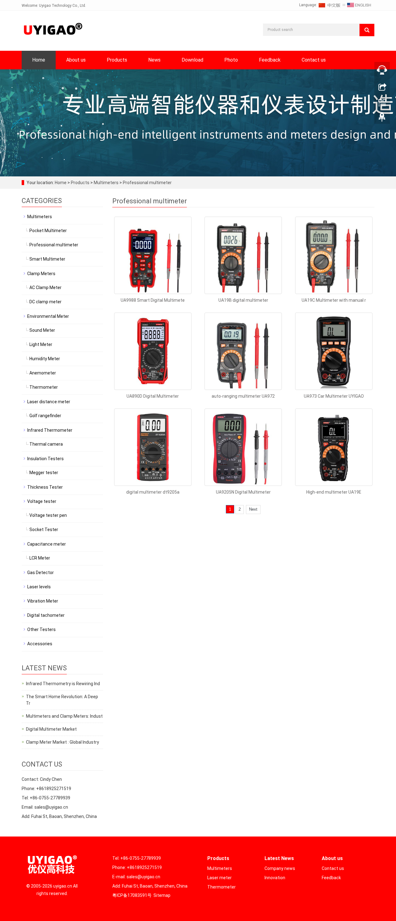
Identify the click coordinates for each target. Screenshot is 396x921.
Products (117, 60)
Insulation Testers (45, 458)
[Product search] (366, 30)
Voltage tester (41, 501)
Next (253, 509)
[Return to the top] (382, 118)
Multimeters (106, 182)
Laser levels (39, 586)
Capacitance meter (46, 544)
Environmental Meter (48, 316)
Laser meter (219, 877)
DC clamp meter (45, 301)
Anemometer (42, 372)
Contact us (314, 60)
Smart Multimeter (47, 259)
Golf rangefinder (45, 415)
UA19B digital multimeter (243, 300)
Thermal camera (46, 444)
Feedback (270, 60)
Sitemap (161, 895)
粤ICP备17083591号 (132, 895)
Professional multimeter (147, 182)
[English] (359, 5)
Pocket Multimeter (48, 230)
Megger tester (43, 472)
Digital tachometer (46, 615)
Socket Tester (43, 529)
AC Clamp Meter (45, 287)
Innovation (275, 877)
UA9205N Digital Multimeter (243, 492)
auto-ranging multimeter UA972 (243, 396)
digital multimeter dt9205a (152, 492)
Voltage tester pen (48, 515)
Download (192, 60)
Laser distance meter (48, 401)
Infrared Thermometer (49, 430)
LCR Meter (39, 558)
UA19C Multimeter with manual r (334, 300)
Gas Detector (40, 572)
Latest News (279, 858)
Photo (231, 60)
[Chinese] (330, 5)
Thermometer (43, 387)
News (154, 60)
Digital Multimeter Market (51, 729)
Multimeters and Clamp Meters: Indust (64, 716)
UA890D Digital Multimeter (153, 396)
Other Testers (41, 629)
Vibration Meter (42, 601)
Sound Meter (42, 330)
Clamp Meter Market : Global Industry (62, 742)
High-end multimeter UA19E (333, 492)
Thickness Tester (45, 487)
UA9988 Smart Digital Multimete (153, 300)
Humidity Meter (44, 358)
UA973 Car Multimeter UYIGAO (334, 396)
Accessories (39, 643)
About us (76, 60)
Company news (280, 868)
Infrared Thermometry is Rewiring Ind (63, 683)
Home (38, 60)
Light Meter (40, 344)
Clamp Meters (41, 273)
